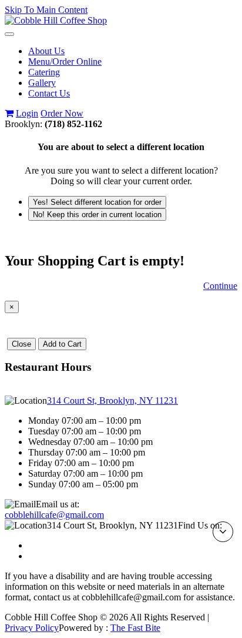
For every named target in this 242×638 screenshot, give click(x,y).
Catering (44, 72)
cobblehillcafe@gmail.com (54, 515)
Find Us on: (200, 525)
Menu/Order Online (65, 62)
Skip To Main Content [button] (46, 10)
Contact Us (49, 93)
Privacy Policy (32, 628)
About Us (46, 51)
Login (27, 113)
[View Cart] (9, 113)
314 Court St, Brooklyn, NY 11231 (112, 401)
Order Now (62, 113)
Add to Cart (62, 344)
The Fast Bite (135, 628)
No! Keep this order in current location (97, 214)
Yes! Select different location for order (97, 202)
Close (21, 344)
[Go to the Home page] (56, 20)
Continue (220, 286)
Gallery (42, 83)
